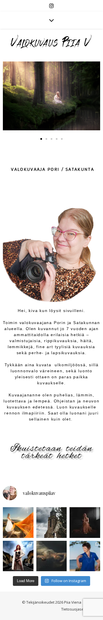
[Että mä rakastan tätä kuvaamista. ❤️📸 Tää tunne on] (85, 522)
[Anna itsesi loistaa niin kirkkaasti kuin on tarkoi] (18, 522)
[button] (41, 139)
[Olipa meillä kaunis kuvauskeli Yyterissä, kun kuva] (85, 556)
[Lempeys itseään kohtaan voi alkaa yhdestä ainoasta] (18, 556)
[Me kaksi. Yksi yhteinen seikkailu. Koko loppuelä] (51, 522)
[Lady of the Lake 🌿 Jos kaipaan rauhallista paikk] (51, 556)
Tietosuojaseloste (76, 609)
